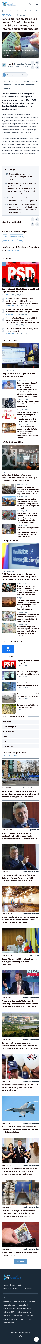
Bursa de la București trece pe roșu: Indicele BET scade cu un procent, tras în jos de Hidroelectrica (28, 490)
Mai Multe (20, 1261)
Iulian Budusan (33, 955)
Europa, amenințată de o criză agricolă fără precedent (27, 707)
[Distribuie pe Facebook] (37, 63)
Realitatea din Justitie (24, 1308)
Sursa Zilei (30, 1316)
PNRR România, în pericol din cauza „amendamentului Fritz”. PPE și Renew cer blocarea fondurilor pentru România (20, 577)
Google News (13, 250)
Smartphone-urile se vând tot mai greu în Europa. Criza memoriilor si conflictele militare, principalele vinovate (27, 590)
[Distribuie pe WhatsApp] (32, 67)
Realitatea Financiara (24, 64)
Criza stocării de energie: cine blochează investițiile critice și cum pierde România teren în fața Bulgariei (22, 301)
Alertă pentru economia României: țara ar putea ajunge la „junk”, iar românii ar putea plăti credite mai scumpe (27, 517)
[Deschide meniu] (36, 4)
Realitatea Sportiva (20, 1301)
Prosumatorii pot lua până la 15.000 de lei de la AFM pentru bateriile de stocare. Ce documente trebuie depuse (22, 320)
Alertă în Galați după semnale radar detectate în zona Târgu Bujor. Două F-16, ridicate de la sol (20, 1129)
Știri (11, 11)
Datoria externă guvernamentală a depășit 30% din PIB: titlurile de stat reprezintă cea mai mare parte (18, 1213)
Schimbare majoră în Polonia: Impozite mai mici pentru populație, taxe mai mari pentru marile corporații (28, 631)
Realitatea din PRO (18, 1316)
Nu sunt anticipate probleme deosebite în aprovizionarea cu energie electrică (22, 310)
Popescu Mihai (33, 830)
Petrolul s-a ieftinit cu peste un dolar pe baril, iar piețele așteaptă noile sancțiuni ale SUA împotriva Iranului (28, 604)
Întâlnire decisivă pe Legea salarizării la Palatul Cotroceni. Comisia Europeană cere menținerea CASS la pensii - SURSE (28, 432)
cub (20, 240)
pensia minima (9, 240)
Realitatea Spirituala (9, 1305)
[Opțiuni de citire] (36, 1339)
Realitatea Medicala (9, 1308)
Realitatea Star (33, 1301)
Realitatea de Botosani (10, 1319)
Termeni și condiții (15, 1285)
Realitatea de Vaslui (25, 1319)
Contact (5, 1285)
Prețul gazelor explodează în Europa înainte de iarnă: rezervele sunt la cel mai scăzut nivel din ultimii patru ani (28, 532)
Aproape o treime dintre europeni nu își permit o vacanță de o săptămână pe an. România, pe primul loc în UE (28, 503)
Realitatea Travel (23, 1305)
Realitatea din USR (8, 1312)
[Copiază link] (32, 63)
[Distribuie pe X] (37, 67)
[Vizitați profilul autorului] (4, 65)
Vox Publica (6, 1316)
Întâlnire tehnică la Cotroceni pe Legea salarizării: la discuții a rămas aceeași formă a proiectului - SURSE (20, 920)
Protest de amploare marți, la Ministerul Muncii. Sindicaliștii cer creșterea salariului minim (20, 1087)
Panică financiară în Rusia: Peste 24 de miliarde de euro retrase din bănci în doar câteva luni (28, 617)
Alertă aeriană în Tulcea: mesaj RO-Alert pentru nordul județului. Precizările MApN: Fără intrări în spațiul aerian (23, 208)
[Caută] (30, 4)
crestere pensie (16, 236)
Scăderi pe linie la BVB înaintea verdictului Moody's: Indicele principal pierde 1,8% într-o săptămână (19, 478)
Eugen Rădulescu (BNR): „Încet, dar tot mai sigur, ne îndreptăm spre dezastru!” (20, 962)
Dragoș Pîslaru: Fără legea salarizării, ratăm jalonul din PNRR (20, 176)
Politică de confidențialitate (11, 1288)
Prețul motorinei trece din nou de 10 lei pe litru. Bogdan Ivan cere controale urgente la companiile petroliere (19, 1171)
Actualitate (17, 11)
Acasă (5, 11)
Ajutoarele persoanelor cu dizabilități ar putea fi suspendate (23, 199)
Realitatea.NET (7, 1301)
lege (5, 236)
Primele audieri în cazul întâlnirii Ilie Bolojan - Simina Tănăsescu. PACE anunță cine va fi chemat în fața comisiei (18, 879)
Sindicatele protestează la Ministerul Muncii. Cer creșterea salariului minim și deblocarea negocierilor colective (20, 794)
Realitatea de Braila (8, 1323)
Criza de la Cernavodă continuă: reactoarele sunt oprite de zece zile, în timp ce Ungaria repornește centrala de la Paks (20, 1047)
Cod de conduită (27, 1288)
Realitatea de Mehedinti (24, 1312)
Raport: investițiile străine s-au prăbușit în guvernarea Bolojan (20, 290)
